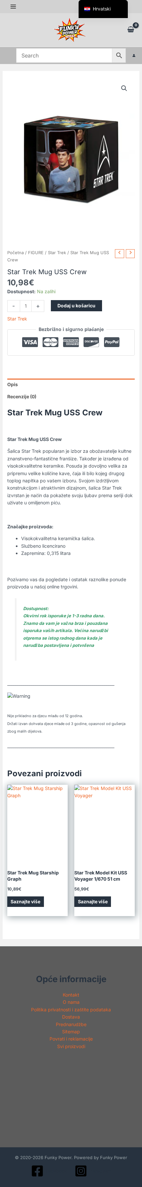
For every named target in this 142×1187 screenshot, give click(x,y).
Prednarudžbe (71, 1024)
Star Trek (57, 252)
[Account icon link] (133, 55)
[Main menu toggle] (13, 6)
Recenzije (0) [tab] (21, 396)
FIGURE (36, 252)
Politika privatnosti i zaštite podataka (71, 1009)
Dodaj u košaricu (76, 305)
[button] (124, 88)
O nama (71, 1002)
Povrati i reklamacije (71, 1039)
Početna (15, 252)
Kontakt (71, 995)
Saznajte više (25, 901)
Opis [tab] (12, 384)
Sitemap (71, 1031)
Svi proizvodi (71, 1046)
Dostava (71, 1017)
